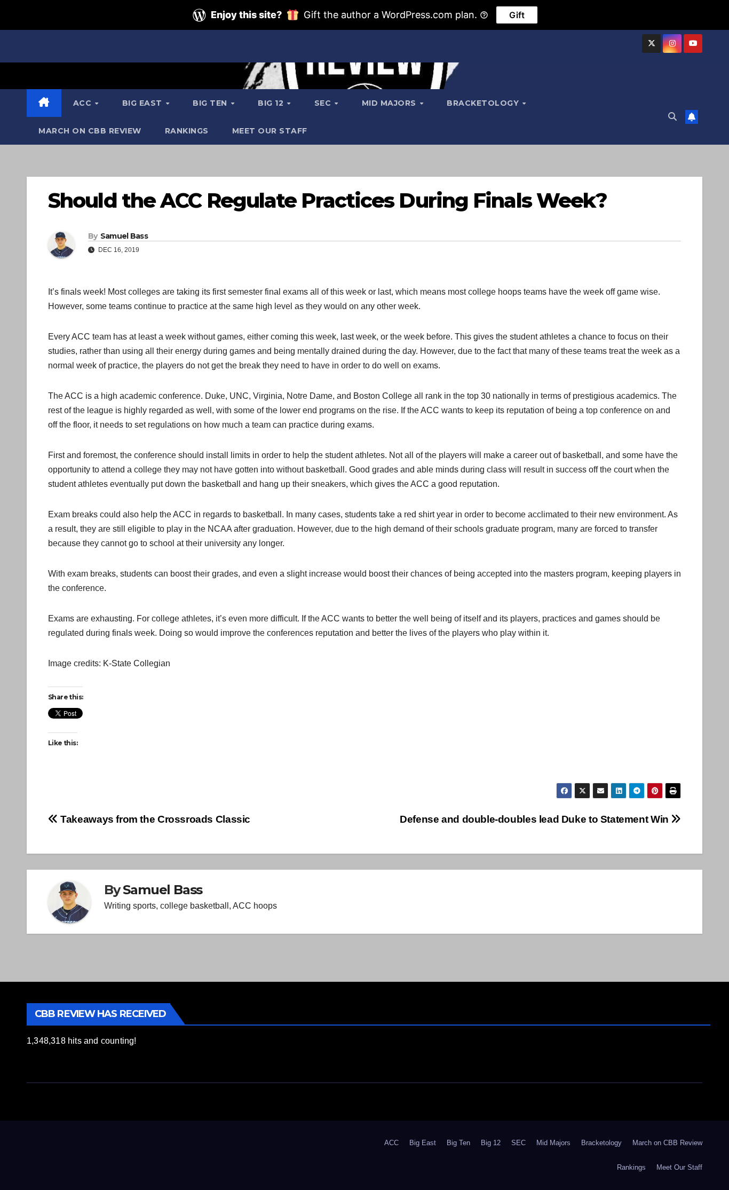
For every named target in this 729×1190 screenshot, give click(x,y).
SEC (324, 103)
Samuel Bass (124, 236)
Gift (517, 15)
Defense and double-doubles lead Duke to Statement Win (535, 819)
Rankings (187, 131)
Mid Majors (390, 103)
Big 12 (272, 103)
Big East (143, 103)
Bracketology (484, 103)
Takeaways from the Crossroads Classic (154, 819)
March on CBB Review (89, 131)
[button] (672, 116)
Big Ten (211, 103)
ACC (83, 103)
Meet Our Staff (269, 131)
